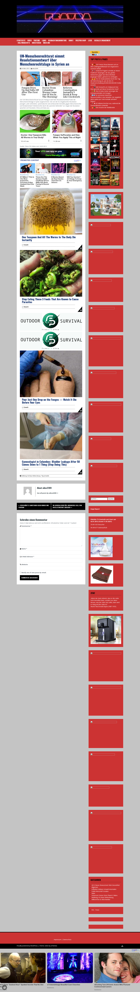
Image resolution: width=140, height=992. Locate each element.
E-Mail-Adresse (28, 557)
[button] (4, 987)
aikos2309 (35, 68)
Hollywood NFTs (24, 43)
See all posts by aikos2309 (46, 493)
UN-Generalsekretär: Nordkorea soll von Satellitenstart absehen (67, 506)
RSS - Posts (95, 910)
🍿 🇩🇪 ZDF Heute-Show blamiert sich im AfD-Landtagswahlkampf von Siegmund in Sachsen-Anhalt (104, 67)
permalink (46, 476)
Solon (46, 946)
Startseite (21, 40)
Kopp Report (95, 509)
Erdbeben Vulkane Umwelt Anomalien (104, 889)
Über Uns (46, 43)
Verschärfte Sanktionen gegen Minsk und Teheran (33, 506)
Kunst (71, 40)
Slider (93, 893)
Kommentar (27, 526)
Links (44, 40)
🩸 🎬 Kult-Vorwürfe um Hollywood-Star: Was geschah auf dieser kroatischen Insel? (105, 88)
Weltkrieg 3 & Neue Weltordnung (30, 476)
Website (25, 564)
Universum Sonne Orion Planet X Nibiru (104, 895)
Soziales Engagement (102, 40)
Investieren (36, 43)
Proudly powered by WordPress (27, 946)
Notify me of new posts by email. (34, 573)
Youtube (37, 40)
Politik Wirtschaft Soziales (100, 891)
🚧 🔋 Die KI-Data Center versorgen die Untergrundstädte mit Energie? (104, 92)
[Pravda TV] (70, 19)
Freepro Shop (81, 40)
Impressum (57, 939)
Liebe (90, 40)
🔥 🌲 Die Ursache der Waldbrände (103, 107)
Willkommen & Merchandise (101, 899)
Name (24, 549)
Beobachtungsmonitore (57, 40)
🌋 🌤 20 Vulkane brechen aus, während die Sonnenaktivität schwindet (105, 104)
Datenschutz (67, 939)
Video (29, 40)
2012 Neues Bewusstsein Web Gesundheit (106, 885)
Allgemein (95, 887)
